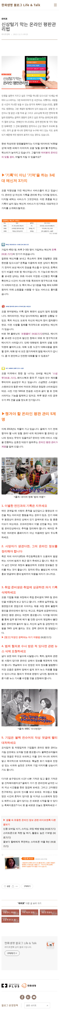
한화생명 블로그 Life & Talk (21, 5)
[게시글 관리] (17, 886)
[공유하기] (13, 886)
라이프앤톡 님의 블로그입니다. (18, 947)
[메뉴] (55, 5)
